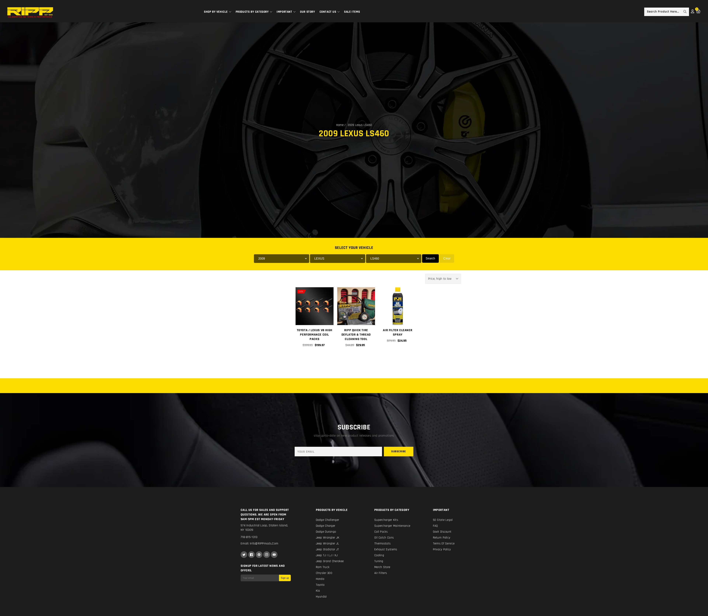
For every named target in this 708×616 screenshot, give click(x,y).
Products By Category (253, 12)
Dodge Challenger (327, 520)
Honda (320, 579)
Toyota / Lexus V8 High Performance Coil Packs (314, 334)
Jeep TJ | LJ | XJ (327, 555)
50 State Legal (443, 520)
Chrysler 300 (324, 573)
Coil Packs (381, 532)
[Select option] (314, 358)
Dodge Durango (326, 532)
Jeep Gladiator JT (327, 549)
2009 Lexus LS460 (360, 125)
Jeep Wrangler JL (327, 544)
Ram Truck (322, 567)
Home (339, 125)
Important (285, 12)
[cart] (356, 358)
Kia (318, 591)
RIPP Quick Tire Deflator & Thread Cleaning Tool (356, 334)
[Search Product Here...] (685, 12)
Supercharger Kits (386, 520)
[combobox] (666, 12)
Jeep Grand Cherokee (330, 561)
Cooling (379, 555)
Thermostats (382, 544)
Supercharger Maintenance (392, 526)
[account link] (692, 12)
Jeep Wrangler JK (327, 538)
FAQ (435, 526)
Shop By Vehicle (216, 12)
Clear (446, 258)
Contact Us (328, 12)
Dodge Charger (325, 526)
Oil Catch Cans (384, 538)
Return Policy (441, 538)
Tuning (378, 561)
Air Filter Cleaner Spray (397, 332)
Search (430, 258)
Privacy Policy (442, 549)
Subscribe (398, 451)
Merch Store (382, 567)
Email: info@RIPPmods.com (259, 543)
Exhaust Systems (385, 549)
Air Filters (380, 573)
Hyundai (321, 597)
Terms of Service (444, 544)
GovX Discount (442, 532)
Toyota (320, 585)
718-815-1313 (249, 537)
